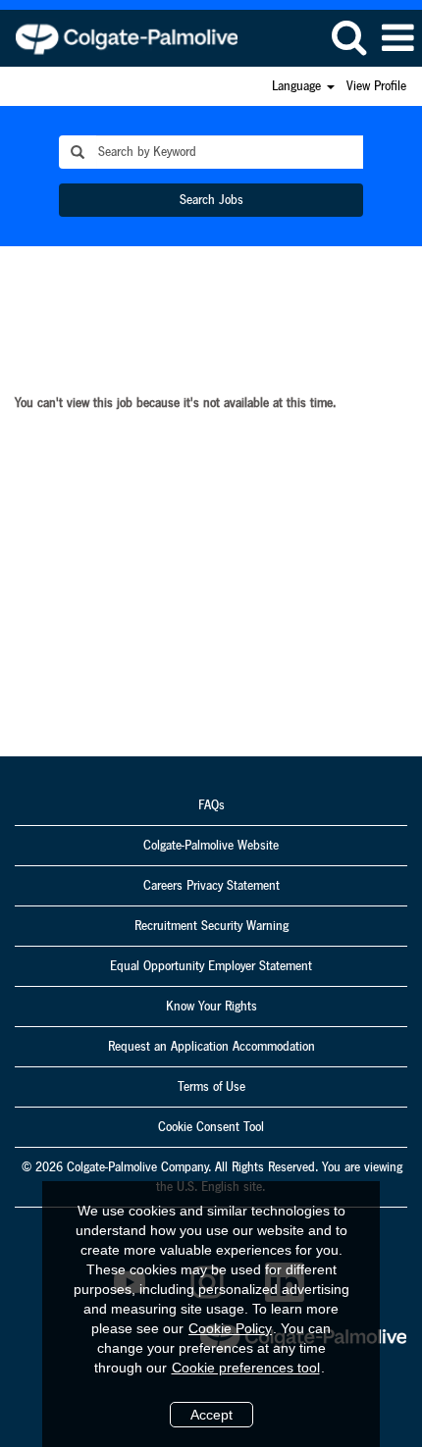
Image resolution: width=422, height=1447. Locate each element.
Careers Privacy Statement (211, 886)
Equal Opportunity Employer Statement (211, 966)
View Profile (376, 86)
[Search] (348, 37)
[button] (397, 38)
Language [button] (298, 86)
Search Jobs (211, 200)
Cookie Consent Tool (211, 1127)
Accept (211, 1414)
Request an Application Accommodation (211, 1047)
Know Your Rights (211, 1006)
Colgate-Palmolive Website (211, 846)
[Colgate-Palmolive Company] (119, 37)
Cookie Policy (230, 1328)
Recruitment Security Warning (211, 926)
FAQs (211, 805)
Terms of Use (211, 1087)
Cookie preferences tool (246, 1367)
